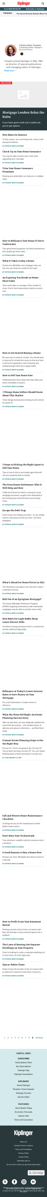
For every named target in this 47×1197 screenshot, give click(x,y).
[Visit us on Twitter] (5, 1181)
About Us (23, 1142)
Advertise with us (23, 1161)
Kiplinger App (23, 1070)
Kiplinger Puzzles (23, 1093)
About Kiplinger (23, 1085)
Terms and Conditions (23, 1149)
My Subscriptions (23, 1066)
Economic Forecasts (23, 1112)
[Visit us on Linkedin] (33, 1181)
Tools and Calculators (23, 1120)
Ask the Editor (24, 1097)
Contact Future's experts (23, 1145)
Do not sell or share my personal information (23, 1164)
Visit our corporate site (33, 1189)
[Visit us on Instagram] (24, 1181)
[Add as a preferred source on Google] (36, 1172)
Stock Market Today (23, 1108)
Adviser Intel (23, 1116)
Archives (39, 1038)
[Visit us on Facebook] (14, 1181)
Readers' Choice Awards (23, 1089)
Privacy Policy (23, 1153)
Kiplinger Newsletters (23, 1074)
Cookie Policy (23, 1157)
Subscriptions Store (23, 1062)
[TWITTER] (21, 53)
